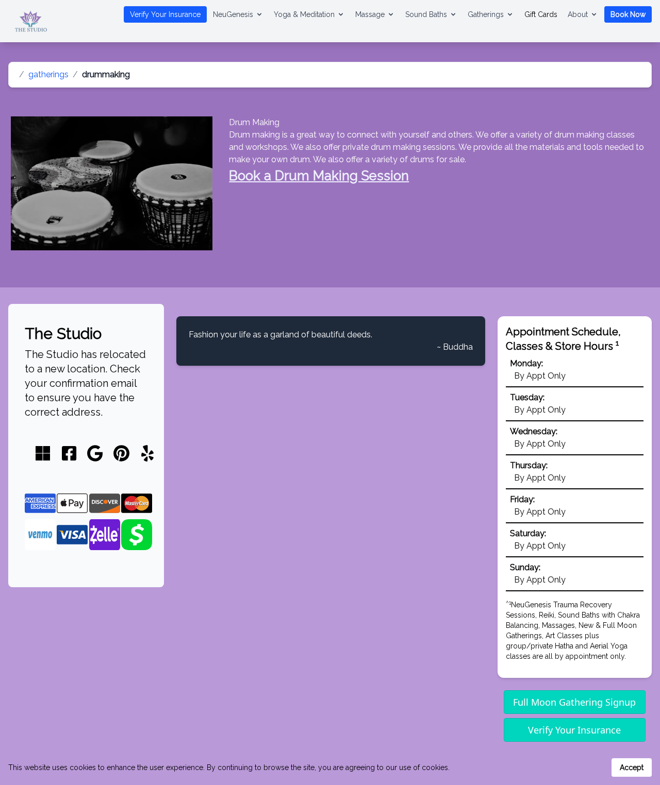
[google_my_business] (95, 454)
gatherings (48, 74)
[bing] (43, 454)
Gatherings (486, 14)
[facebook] (69, 454)
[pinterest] (121, 454)
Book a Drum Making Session (319, 175)
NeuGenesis (233, 14)
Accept (632, 767)
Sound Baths (426, 14)
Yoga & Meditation (304, 14)
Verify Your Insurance (165, 14)
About (578, 14)
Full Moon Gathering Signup (574, 702)
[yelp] (147, 454)
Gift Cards (540, 14)
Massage (370, 14)
